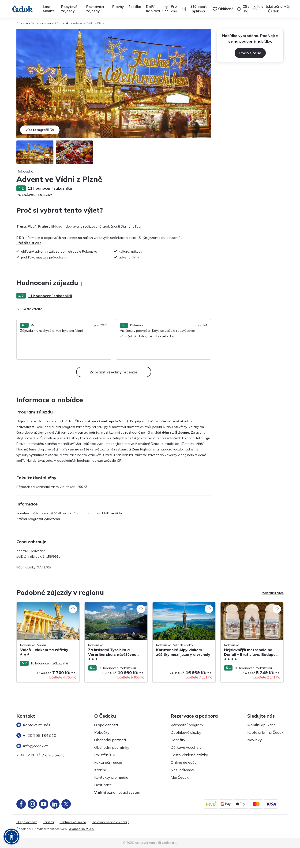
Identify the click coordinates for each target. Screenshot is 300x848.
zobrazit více (273, 593)
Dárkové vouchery (186, 747)
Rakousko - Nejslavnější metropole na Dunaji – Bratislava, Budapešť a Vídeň (249, 607)
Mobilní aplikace (261, 725)
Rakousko (63, 23)
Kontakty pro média (111, 777)
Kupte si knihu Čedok (265, 732)
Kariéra (100, 769)
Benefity (178, 739)
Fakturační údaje (108, 762)
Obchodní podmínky (111, 747)
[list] (81, 284)
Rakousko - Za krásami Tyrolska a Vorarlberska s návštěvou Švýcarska (112, 607)
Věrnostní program (187, 725)
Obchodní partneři (110, 739)
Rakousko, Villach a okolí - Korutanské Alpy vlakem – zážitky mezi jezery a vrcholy (182, 610)
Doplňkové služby (186, 732)
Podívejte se (250, 53)
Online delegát (183, 762)
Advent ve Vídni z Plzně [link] (89, 23)
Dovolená (23, 23)
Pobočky (101, 732)
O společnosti (106, 725)
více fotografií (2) (40, 130)
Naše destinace (43, 23)
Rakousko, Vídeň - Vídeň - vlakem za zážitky (45, 607)
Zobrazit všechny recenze (114, 372)
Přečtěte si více (28, 243)
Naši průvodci (182, 769)
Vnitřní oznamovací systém (117, 792)
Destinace (103, 784)
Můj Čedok (180, 777)
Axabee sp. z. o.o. (81, 829)
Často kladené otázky (189, 754)
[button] (11, 836)
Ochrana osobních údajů (110, 822)
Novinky (254, 739)
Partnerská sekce (73, 822)
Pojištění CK (104, 754)
